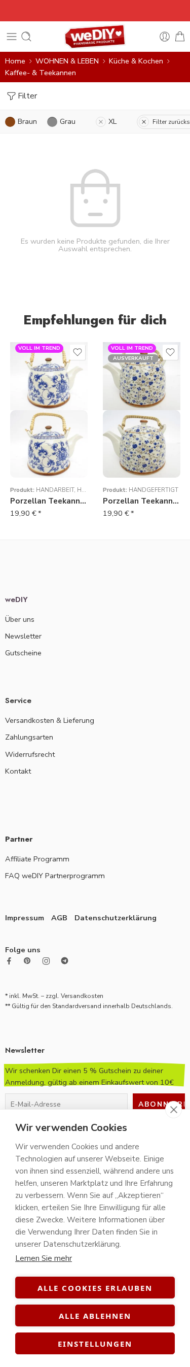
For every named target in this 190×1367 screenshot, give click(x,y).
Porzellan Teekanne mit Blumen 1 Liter (49, 501)
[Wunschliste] (77, 352)
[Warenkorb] (180, 36)
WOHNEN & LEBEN (67, 61)
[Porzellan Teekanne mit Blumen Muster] (141, 444)
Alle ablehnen (95, 1316)
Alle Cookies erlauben (95, 1288)
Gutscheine (23, 653)
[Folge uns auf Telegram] (64, 960)
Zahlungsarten (29, 737)
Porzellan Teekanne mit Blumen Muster (141, 501)
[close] (173, 1109)
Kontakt (18, 771)
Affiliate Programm (37, 859)
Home (15, 61)
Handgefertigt (153, 490)
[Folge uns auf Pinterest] (27, 961)
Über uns (19, 619)
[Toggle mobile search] (26, 36)
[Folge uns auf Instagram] (46, 960)
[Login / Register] (165, 36)
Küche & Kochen (136, 61)
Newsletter (23, 636)
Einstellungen (95, 1344)
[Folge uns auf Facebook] (9, 961)
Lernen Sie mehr (43, 1258)
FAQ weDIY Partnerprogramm (55, 876)
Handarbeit (55, 490)
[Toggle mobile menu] (11, 36)
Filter (27, 96)
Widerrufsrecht (30, 754)
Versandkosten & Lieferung (49, 720)
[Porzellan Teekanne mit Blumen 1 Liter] (49, 444)
